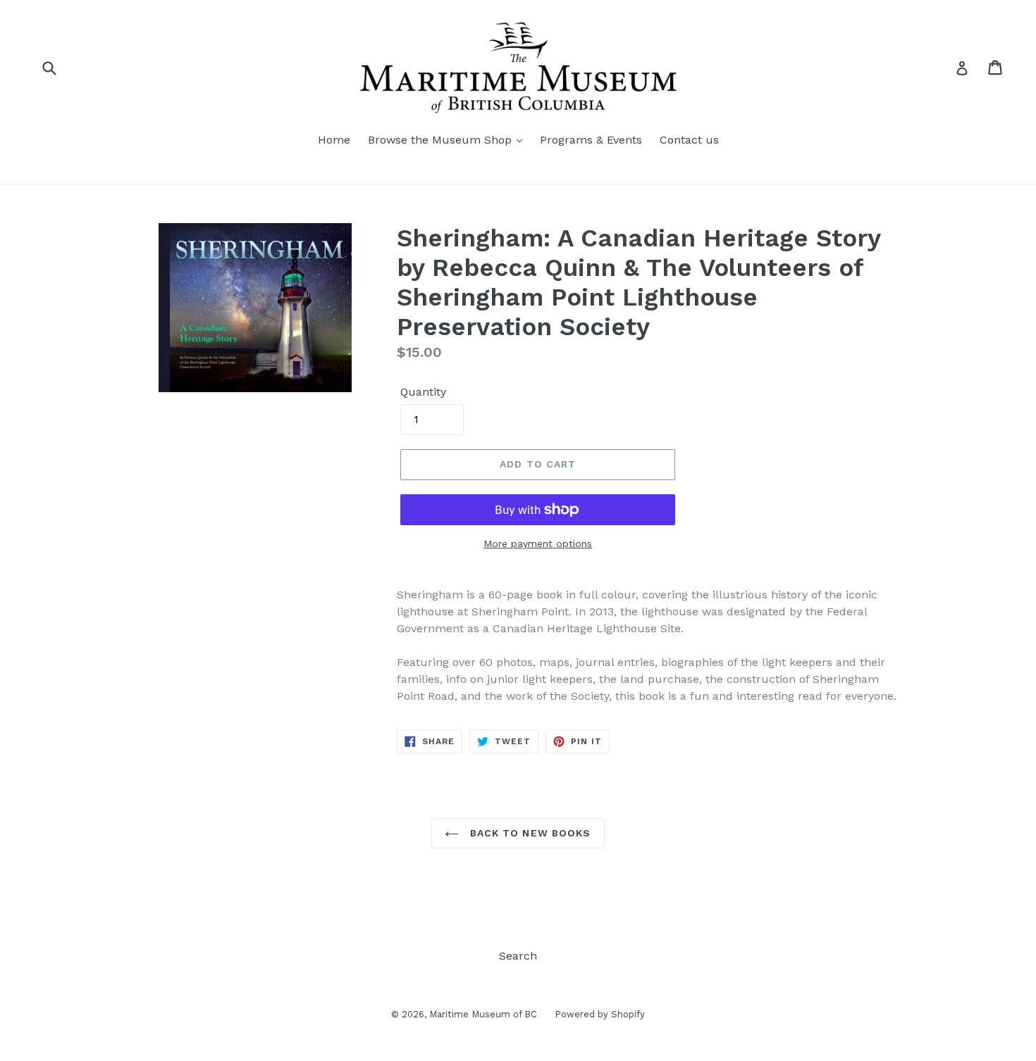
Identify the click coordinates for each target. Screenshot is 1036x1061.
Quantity (423, 391)
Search (518, 955)
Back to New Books (528, 833)
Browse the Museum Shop (441, 139)
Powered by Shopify (600, 1014)
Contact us (689, 139)
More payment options (537, 543)
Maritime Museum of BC (483, 1014)
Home (334, 139)
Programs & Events (591, 139)
